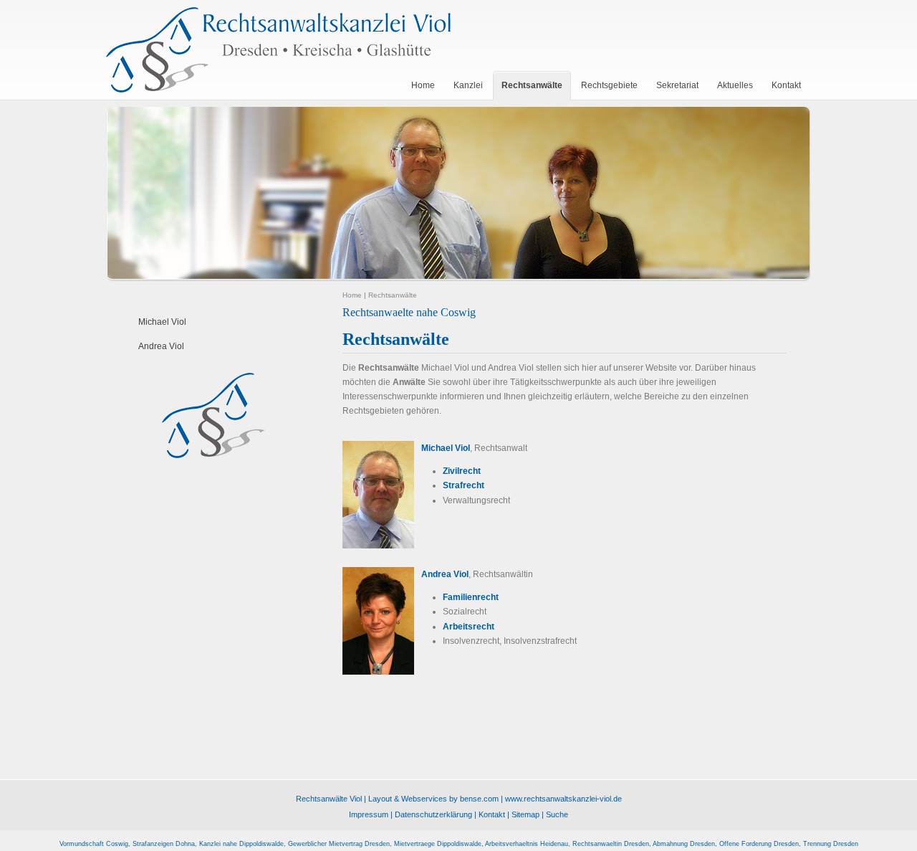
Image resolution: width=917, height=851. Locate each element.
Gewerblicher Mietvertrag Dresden (339, 843)
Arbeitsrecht (468, 627)
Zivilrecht (462, 471)
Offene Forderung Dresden (759, 843)
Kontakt (492, 814)
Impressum (368, 814)
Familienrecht (471, 597)
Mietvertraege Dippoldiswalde (437, 843)
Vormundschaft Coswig (93, 843)
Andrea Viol (161, 346)
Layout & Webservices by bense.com (433, 798)
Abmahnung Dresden (684, 843)
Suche (557, 814)
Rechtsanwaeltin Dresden (610, 843)
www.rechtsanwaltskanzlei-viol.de (563, 798)
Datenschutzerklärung (433, 814)
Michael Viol (162, 322)
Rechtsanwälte (392, 295)
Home (352, 295)
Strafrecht (463, 485)
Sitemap (525, 814)
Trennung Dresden (830, 843)
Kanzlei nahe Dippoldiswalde (241, 843)
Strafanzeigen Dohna (164, 843)
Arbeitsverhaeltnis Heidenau (526, 843)
